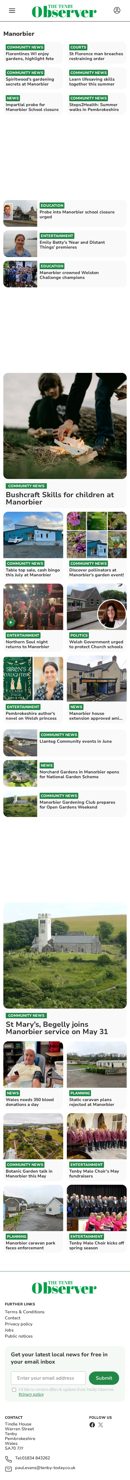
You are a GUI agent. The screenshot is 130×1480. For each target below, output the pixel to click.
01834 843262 (36, 1458)
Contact (12, 1318)
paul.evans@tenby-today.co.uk (45, 1468)
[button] (12, 10)
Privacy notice (31, 1394)
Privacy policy (18, 1324)
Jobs (9, 1330)
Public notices (19, 1336)
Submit (104, 1378)
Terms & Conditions (24, 1312)
